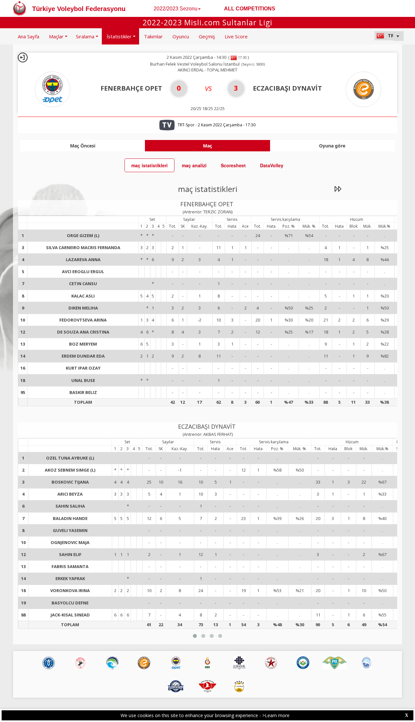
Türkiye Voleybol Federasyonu (78, 8)
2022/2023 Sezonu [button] (175, 8)
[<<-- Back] (23, 57)
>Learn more (276, 715)
